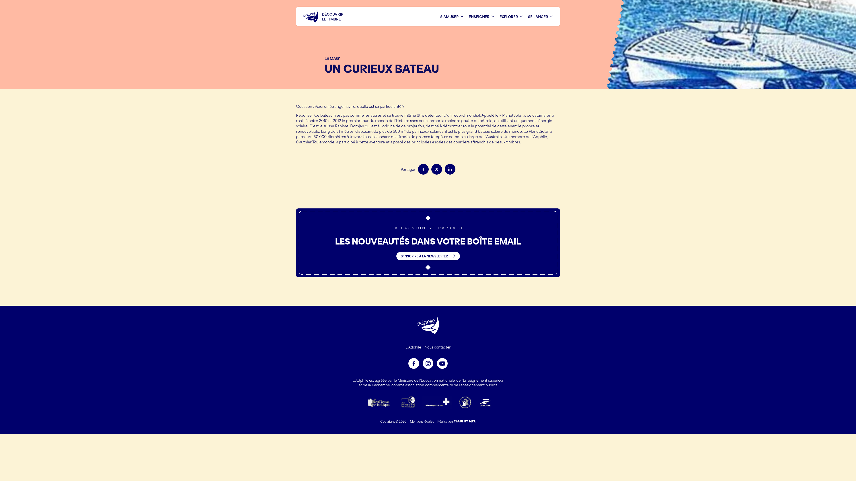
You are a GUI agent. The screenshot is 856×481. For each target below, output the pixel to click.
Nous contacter (438, 347)
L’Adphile (413, 347)
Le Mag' (332, 58)
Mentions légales (422, 421)
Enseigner (479, 16)
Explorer (509, 16)
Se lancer (538, 16)
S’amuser (449, 16)
